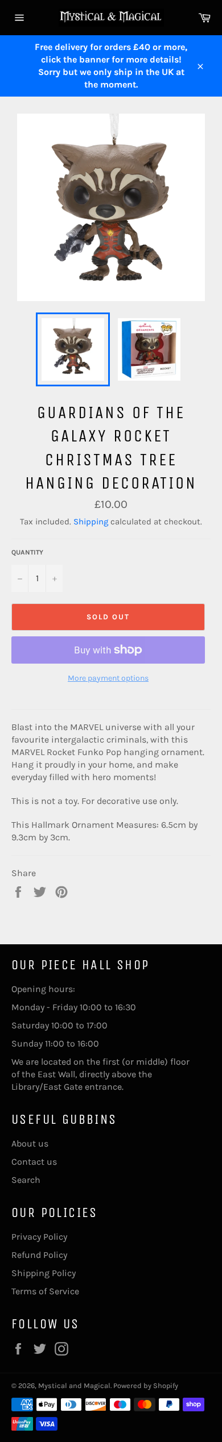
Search (25, 1179)
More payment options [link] (108, 678)
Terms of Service (45, 1291)
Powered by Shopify (145, 1385)
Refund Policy (39, 1254)
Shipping (90, 521)
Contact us (34, 1161)
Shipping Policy (43, 1273)
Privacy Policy (39, 1236)
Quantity (27, 552)
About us (29, 1143)
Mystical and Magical (74, 1385)
